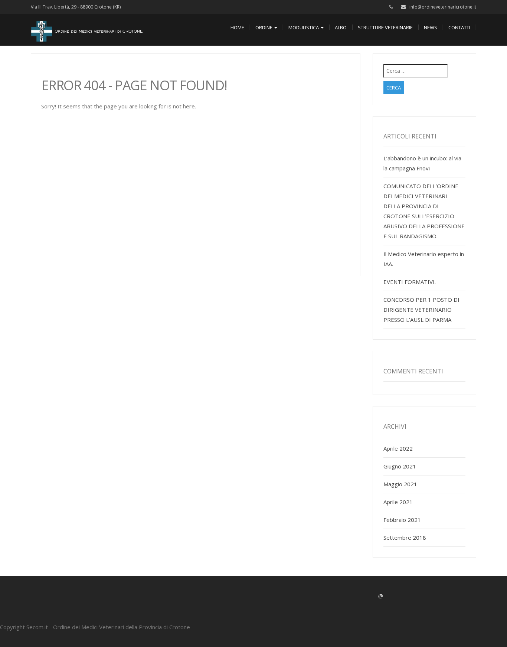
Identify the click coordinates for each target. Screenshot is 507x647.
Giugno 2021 (399, 466)
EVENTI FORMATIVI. (409, 281)
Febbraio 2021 (402, 519)
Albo (341, 27)
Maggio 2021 (400, 484)
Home (237, 27)
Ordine (264, 27)
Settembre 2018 (404, 537)
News (430, 27)
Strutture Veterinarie (385, 27)
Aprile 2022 (398, 448)
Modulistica (304, 27)
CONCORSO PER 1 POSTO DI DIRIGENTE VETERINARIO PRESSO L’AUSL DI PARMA (421, 309)
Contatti (459, 27)
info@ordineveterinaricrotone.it (442, 7)
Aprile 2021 (398, 502)
